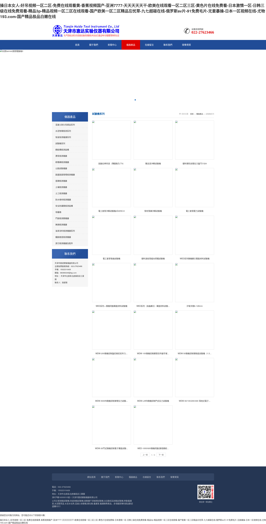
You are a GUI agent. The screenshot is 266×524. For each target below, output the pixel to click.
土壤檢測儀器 (61, 187)
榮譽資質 (186, 44)
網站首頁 (91, 476)
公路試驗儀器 (61, 168)
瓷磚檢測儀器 (61, 180)
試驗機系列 (60, 143)
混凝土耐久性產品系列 (65, 124)
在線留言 (149, 44)
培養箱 (58, 212)
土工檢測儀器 (61, 193)
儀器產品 (130, 44)
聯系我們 (167, 44)
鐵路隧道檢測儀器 (63, 237)
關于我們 (93, 44)
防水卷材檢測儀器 (63, 199)
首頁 (77, 44)
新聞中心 (112, 44)
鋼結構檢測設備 (62, 149)
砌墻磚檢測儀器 (62, 162)
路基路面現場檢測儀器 (65, 174)
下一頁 (161, 455)
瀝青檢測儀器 (61, 155)
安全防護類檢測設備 (64, 205)
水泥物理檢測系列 (63, 130)
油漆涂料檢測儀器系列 (65, 230)
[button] (130, 99)
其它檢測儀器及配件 (64, 243)
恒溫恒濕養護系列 (63, 137)
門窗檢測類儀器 (62, 218)
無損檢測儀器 (61, 224)
